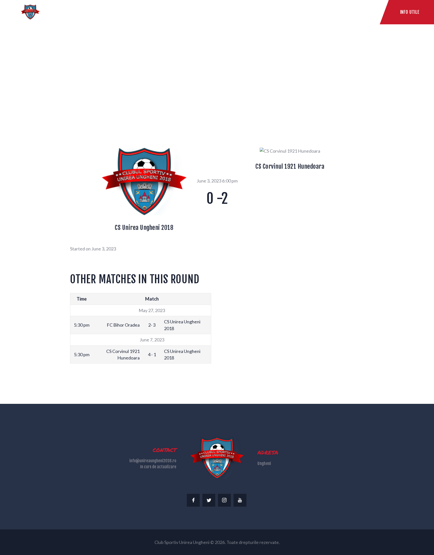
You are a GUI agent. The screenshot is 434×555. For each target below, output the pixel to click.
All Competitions (162, 76)
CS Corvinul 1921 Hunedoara (289, 166)
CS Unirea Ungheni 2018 (144, 227)
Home (131, 76)
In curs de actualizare (158, 466)
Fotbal (194, 76)
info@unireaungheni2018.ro (152, 460)
